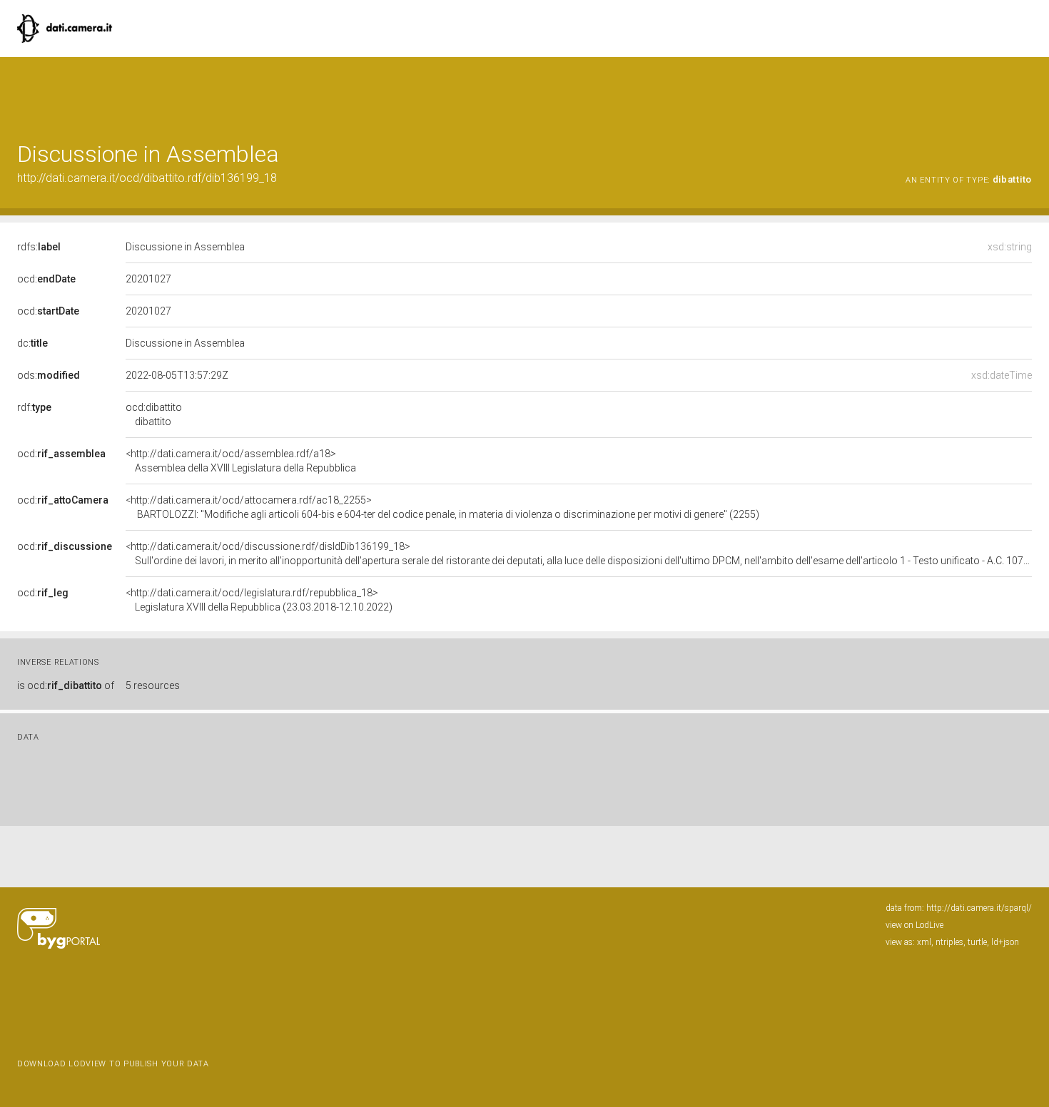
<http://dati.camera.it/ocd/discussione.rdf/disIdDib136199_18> (579, 553)
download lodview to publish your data (113, 1063)
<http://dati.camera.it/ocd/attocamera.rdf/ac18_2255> (442, 507)
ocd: (46, 279)
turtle (977, 942)
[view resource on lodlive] (1025, 92)
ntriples (949, 942)
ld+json (1005, 942)
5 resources (153, 685)
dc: (32, 343)
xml (924, 942)
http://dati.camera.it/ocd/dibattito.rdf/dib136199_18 (147, 178)
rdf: (34, 407)
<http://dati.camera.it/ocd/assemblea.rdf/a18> (241, 461)
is (65, 685)
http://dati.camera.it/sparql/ (979, 908)
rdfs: (39, 246)
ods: (48, 375)
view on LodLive (914, 925)
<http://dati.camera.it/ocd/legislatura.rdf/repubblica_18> (259, 600)
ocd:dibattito (154, 414)
